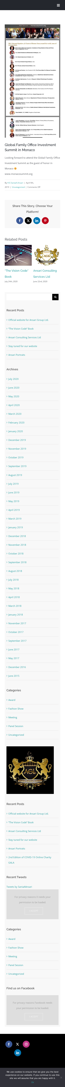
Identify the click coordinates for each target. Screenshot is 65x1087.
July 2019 (13, 483)
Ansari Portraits (16, 354)
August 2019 (15, 475)
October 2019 (16, 457)
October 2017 (16, 632)
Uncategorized (18, 187)
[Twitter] (17, 1044)
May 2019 (13, 501)
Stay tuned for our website (22, 346)
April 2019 (14, 509)
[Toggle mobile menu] (58, 5)
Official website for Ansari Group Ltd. (28, 319)
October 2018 (16, 553)
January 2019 (15, 527)
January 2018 (15, 614)
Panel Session (15, 726)
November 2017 (17, 623)
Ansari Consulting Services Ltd (24, 337)
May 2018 (13, 588)
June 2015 (13, 675)
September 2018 (17, 562)
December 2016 (17, 667)
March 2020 (14, 413)
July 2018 (13, 579)
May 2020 (13, 396)
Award (11, 699)
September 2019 (17, 466)
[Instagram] (26, 1044)
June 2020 (13, 387)
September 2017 (17, 640)
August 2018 (15, 571)
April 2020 (14, 405)
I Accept (33, 910)
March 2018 (14, 605)
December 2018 (17, 536)
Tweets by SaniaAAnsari (19, 886)
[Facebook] (8, 1044)
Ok (32, 1082)
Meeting (12, 717)
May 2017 (13, 658)
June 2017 (13, 649)
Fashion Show (16, 708)
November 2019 (17, 448)
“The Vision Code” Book (21, 328)
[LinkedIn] (17, 1052)
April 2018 (14, 597)
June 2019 (13, 492)
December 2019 (17, 440)
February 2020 (16, 422)
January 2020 (15, 431)
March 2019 (14, 518)
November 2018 (17, 544)
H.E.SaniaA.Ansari (15, 182)
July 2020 (13, 378)
